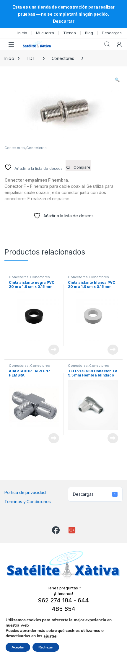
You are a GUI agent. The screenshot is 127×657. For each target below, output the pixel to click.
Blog (89, 32)
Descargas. (112, 32)
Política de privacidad (25, 492)
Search (107, 44)
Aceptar (18, 647)
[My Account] (119, 44)
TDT (31, 58)
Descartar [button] (63, 21)
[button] (117, 79)
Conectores (63, 58)
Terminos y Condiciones (27, 501)
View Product (51, 350)
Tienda (69, 32)
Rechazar (45, 647)
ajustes (50, 636)
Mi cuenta (45, 32)
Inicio (22, 32)
